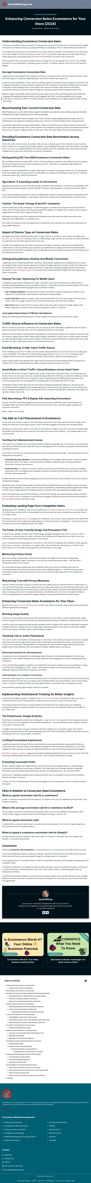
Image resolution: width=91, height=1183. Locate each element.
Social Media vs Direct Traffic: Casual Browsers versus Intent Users (29, 1020)
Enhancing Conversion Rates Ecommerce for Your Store (23, 1041)
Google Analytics (49, 720)
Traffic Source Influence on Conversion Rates (20, 1014)
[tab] (43, 968)
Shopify (5, 665)
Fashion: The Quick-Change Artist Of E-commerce (24, 1001)
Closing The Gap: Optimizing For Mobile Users (23, 1009)
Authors (7, 1162)
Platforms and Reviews (13, 1122)
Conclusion (9, 1078)
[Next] (85, 950)
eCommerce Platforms (58, 1122)
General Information (12, 1140)
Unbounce (25, 519)
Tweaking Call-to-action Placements (20, 1046)
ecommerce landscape (49, 698)
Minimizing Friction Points (16, 1035)
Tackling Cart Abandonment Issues (20, 1028)
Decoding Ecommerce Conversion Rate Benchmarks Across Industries (28, 993)
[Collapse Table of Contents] (86, 981)
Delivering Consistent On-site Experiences (24, 1049)
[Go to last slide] (5, 950)
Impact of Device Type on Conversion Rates (20, 1004)
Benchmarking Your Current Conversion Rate (20, 990)
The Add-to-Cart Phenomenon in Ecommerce (20, 1025)
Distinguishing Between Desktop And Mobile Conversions (26, 1006)
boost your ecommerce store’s (27, 605)
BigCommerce (54, 1130)
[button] (1, 98)
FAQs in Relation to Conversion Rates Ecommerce (21, 1065)
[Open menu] (87, 4)
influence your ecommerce (12, 239)
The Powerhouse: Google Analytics (19, 1057)
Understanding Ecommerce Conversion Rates (20, 985)
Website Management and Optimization (20, 1137)
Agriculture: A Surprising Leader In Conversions (23, 998)
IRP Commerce (10, 149)
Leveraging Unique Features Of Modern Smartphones (27, 1012)
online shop (45, 54)
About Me (8, 1155)
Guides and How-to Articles (15, 1130)
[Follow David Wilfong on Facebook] (43, 912)
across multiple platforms (12, 496)
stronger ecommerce (61, 354)
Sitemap (67, 1181)
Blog (72, 1181)
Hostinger (53, 1140)
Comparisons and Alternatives (16, 1126)
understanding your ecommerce (62, 510)
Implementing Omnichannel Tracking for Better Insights (23, 1054)
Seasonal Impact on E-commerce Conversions (28, 1051)
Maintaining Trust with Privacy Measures (21, 1038)
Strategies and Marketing (46, 14)
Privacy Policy (50, 1181)
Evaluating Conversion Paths (17, 1062)
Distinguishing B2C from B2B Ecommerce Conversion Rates (27, 996)
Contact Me (9, 1159)
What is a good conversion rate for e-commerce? (24, 1067)
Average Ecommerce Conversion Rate (21, 988)
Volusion (52, 1137)
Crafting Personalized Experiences (19, 1059)
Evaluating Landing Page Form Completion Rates (21, 1030)
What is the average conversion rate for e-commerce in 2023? (28, 1070)
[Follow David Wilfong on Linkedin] (47, 912)
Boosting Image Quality (16, 1043)
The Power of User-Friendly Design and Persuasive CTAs (26, 1033)
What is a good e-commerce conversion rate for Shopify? (27, 1075)
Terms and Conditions (24, 1181)
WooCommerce (55, 1133)
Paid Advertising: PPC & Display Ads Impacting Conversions (27, 1022)
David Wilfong (45, 899)
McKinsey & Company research (14, 753)
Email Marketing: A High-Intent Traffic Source (23, 1017)
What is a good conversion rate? (19, 1073)
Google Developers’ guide (21, 270)
